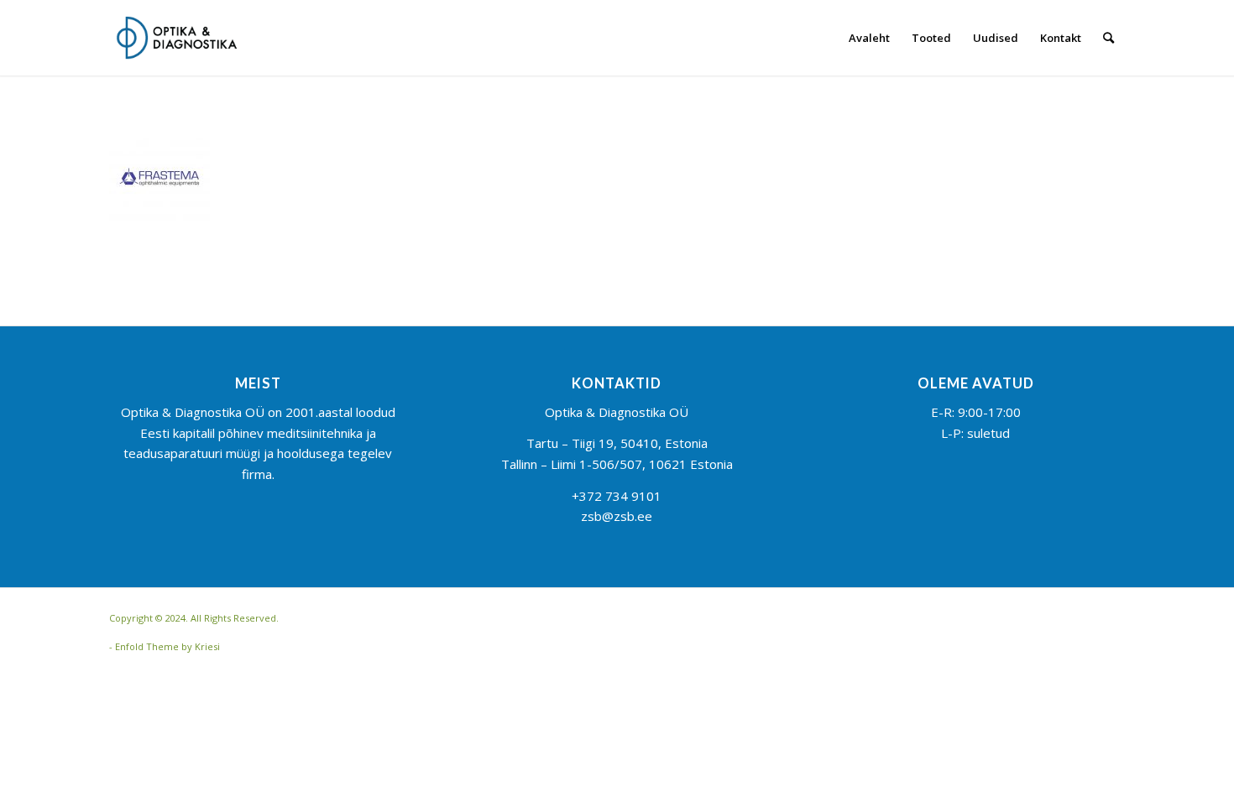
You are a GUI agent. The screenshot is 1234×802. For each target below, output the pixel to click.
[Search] (1108, 38)
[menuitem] (869, 38)
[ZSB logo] (177, 38)
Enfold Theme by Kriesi (167, 646)
